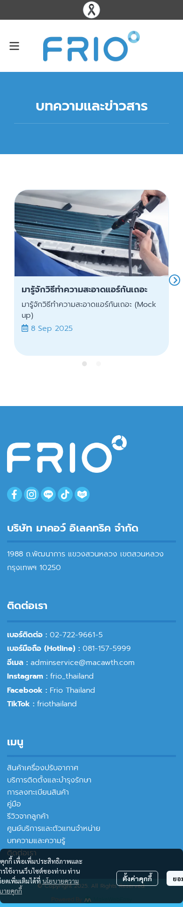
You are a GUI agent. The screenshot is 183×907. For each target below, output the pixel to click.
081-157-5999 (107, 648)
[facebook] (14, 494)
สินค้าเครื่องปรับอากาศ (42, 768)
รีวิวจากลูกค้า (28, 816)
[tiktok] (65, 494)
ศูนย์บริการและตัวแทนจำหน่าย (53, 828)
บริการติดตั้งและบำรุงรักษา (49, 780)
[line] (48, 494)
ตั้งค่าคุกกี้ (137, 878)
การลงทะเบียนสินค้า (38, 792)
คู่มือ (14, 804)
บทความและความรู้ (36, 840)
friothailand (57, 704)
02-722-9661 (72, 635)
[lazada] (82, 494)
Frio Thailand (72, 690)
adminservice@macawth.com (82, 662)
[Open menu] (14, 46)
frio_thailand (72, 676)
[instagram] (31, 494)
